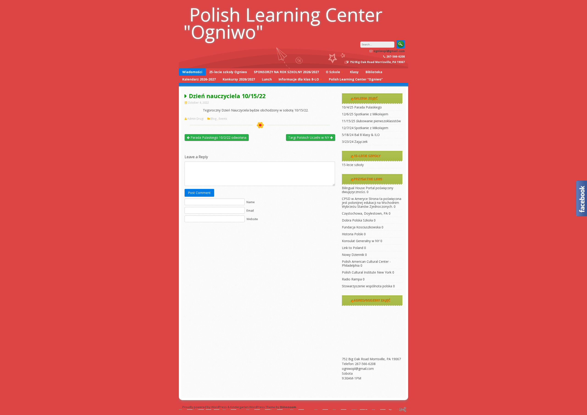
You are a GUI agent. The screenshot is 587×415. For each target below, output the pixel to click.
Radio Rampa (352, 279)
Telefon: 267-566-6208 (359, 364)
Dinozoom (288, 407)
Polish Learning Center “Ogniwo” (356, 79)
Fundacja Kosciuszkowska (361, 227)
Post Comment (199, 193)
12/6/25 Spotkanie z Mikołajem (365, 114)
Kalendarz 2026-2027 (199, 79)
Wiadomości (192, 72)
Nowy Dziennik (353, 254)
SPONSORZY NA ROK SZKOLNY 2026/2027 (286, 72)
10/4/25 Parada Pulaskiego (362, 107)
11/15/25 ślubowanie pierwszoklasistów (371, 121)
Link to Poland (352, 248)
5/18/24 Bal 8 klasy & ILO (361, 135)
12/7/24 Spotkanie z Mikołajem (365, 128)
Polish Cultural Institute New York (366, 272)
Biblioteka (373, 72)
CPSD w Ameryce (355, 198)
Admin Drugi (195, 118)
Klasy (354, 72)
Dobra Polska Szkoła (357, 220)
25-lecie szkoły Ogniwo (228, 72)
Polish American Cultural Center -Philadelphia (366, 263)
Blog (213, 118)
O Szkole (333, 72)
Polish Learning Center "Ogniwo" (282, 23)
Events (223, 118)
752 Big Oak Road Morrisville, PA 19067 (371, 359)
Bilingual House (353, 188)
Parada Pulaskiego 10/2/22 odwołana (218, 137)
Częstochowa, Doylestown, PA (365, 213)
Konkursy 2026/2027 (239, 79)
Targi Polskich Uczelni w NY (309, 137)
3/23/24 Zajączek (355, 141)
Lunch (267, 79)
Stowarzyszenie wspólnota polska (367, 286)
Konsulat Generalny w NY (360, 241)
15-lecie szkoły (353, 165)
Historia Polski (352, 234)
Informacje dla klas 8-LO (299, 79)
